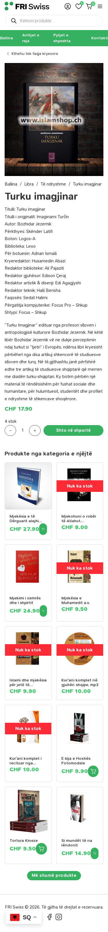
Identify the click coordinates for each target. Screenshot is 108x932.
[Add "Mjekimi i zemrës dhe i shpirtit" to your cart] (43, 610)
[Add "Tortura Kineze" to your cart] (41, 848)
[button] (78, 6)
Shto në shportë (73, 430)
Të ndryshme (53, 184)
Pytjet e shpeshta (62, 38)
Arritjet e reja (30, 38)
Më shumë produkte (54, 875)
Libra (29, 184)
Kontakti (99, 38)
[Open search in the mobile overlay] (54, 21)
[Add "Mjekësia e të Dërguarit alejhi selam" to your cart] (43, 529)
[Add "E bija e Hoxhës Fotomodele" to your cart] (93, 771)
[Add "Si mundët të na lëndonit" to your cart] (94, 853)
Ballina (6, 38)
